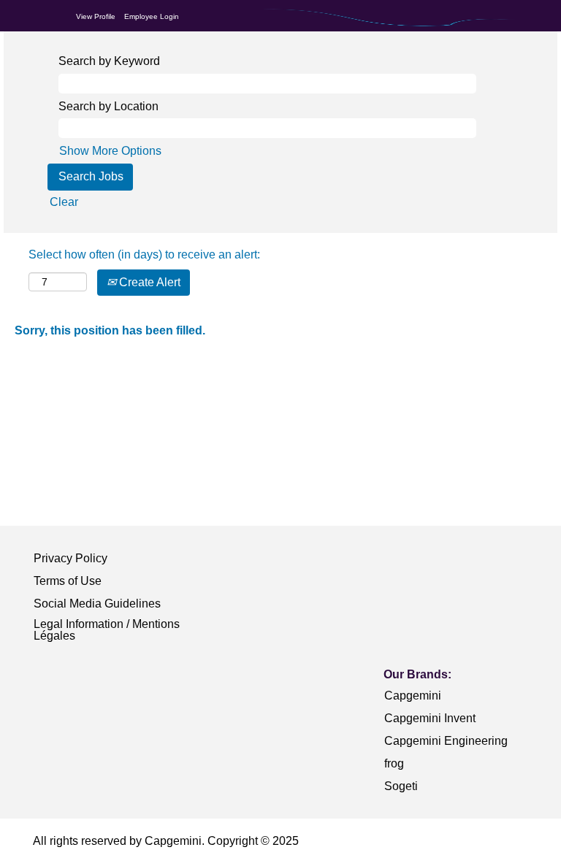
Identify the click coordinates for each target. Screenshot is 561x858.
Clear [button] (64, 202)
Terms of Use (68, 581)
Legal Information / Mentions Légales (107, 630)
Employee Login (151, 16)
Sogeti (401, 786)
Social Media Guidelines (97, 603)
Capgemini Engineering (446, 741)
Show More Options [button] (110, 151)
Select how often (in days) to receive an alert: (144, 254)
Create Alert (148, 282)
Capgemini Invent (430, 718)
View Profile (95, 16)
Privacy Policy (70, 558)
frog (394, 763)
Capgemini (412, 695)
